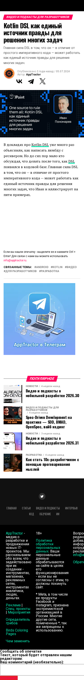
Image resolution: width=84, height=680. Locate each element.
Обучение (45, 514)
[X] (42, 81)
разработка (50, 271)
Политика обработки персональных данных (48, 545)
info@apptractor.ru (15, 260)
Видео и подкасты (48, 508)
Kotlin (57, 267)
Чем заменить (18, 641)
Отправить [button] (9, 678)
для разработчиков (21, 271)
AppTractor (33, 74)
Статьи (26, 508)
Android (42, 267)
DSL (71, 161)
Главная (11, 508)
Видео (72, 267)
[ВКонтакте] (19, 81)
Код (31, 514)
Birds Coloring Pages (17, 632)
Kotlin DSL (40, 144)
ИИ (57, 514)
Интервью (71, 508)
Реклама (13, 605)
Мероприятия (19, 612)
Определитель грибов (18, 621)
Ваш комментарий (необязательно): (32, 662)
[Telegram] (31, 81)
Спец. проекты (18, 609)
